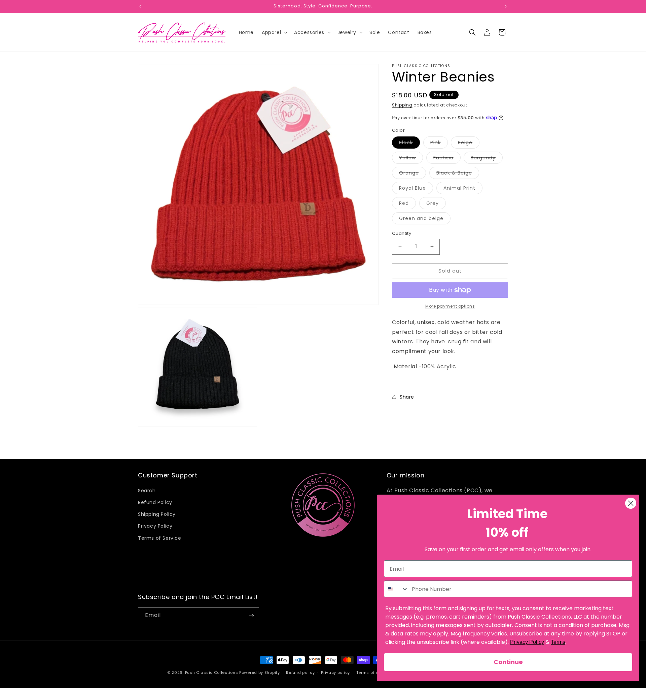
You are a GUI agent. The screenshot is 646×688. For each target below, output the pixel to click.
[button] (274, 32)
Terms (558, 642)
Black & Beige (457, 174)
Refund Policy (155, 502)
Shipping (402, 105)
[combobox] (396, 589)
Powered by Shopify (259, 672)
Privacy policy (335, 672)
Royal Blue (416, 189)
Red (407, 204)
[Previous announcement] (140, 6)
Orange (412, 174)
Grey (436, 204)
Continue (508, 662)
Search (147, 490)
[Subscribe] (251, 616)
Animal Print (462, 189)
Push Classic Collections (211, 672)
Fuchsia (447, 159)
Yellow (411, 159)
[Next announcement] (505, 6)
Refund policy (300, 672)
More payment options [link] (450, 306)
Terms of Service (159, 538)
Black (409, 144)
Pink (439, 144)
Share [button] (407, 397)
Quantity (401, 233)
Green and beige (425, 219)
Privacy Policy (155, 526)
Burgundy (487, 159)
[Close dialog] (631, 503)
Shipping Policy (157, 514)
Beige (468, 144)
